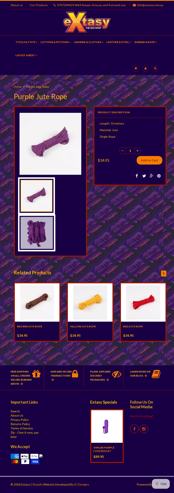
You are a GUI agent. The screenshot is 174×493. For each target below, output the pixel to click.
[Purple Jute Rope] (50, 143)
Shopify (37, 484)
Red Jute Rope (133, 326)
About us (17, 5)
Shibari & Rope (144, 42)
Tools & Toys (25, 42)
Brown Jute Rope (29, 326)
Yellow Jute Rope (83, 326)
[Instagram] (144, 429)
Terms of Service (22, 428)
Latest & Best (25, 55)
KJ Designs (81, 484)
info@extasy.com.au (150, 5)
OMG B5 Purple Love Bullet (103, 449)
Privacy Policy (20, 419)
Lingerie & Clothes (87, 42)
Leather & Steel (118, 42)
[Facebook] (134, 429)
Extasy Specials (103, 402)
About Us (17, 415)
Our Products (38, 5)
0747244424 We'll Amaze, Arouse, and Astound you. (91, 5)
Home (18, 86)
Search (15, 411)
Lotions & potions (55, 42)
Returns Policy (20, 424)
